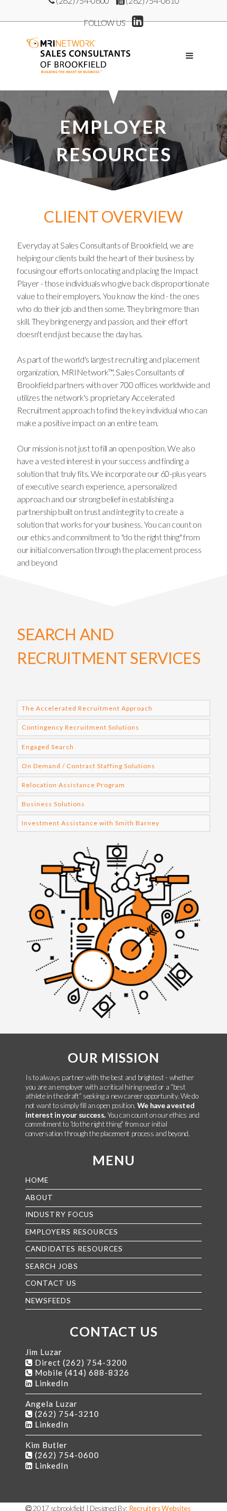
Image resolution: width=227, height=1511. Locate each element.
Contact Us (51, 1283)
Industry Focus (59, 1214)
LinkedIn (52, 1383)
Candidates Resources (74, 1249)
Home (37, 1180)
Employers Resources (71, 1232)
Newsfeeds (48, 1300)
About (39, 1197)
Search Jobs (51, 1266)
